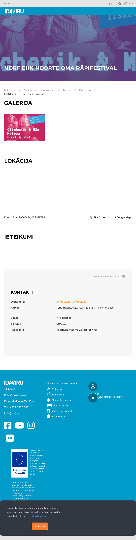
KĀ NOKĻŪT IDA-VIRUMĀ (61, 383)
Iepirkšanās (59, 416)
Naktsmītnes (61, 405)
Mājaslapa (9, 90)
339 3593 (62, 323)
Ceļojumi (57, 389)
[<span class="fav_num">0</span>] (125, 3)
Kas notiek (85, 90)
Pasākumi (58, 394)
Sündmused (47, 90)
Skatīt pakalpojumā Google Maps (113, 217)
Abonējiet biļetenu (112, 396)
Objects (27, 90)
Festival (66, 90)
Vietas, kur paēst (62, 411)
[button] (120, 3)
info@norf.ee (64, 317)
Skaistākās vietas (62, 400)
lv (110, 3)
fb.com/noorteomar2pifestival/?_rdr (77, 329)
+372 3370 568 (19, 407)
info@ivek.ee (12, 413)
